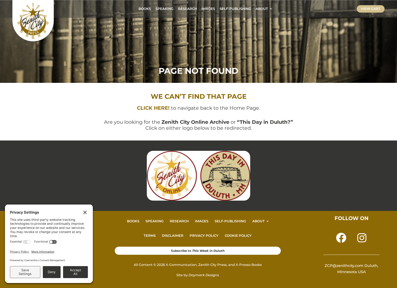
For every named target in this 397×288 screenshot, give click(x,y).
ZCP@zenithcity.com (344, 265)
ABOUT (262, 9)
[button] (263, 9)
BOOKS (145, 9)
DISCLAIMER (172, 236)
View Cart (370, 9)
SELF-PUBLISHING (235, 9)
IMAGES (208, 9)
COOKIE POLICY (238, 236)
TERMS (150, 236)
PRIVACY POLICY (204, 236)
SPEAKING (164, 9)
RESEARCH (187, 9)
